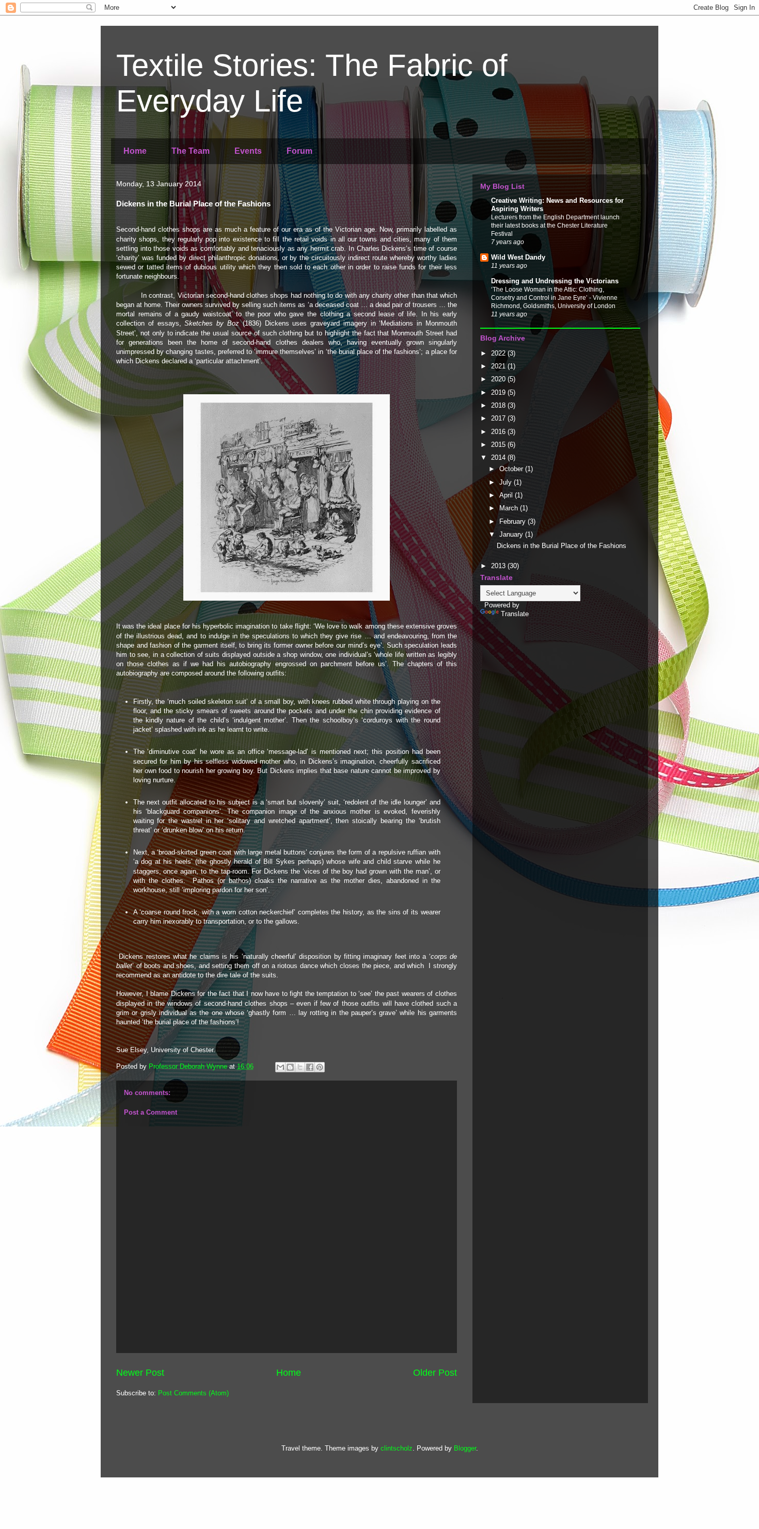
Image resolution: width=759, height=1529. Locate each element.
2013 (499, 566)
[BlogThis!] (290, 1067)
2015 (499, 444)
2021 (499, 366)
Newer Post (140, 1372)
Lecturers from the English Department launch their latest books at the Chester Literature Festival (555, 225)
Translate (515, 614)
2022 (499, 353)
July (506, 482)
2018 (499, 405)
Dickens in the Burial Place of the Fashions (561, 546)
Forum (299, 151)
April (507, 495)
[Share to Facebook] (310, 1067)
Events (248, 151)
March (509, 508)
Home (135, 151)
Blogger (465, 1448)
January (512, 534)
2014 (499, 457)
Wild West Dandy (518, 257)
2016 (499, 432)
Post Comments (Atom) (193, 1393)
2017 (499, 418)
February (513, 521)
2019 (499, 392)
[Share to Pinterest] (319, 1067)
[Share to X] (300, 1067)
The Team (190, 151)
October (512, 469)
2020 (499, 379)
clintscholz (397, 1448)
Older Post (435, 1372)
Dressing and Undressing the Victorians (555, 281)
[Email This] (280, 1067)
